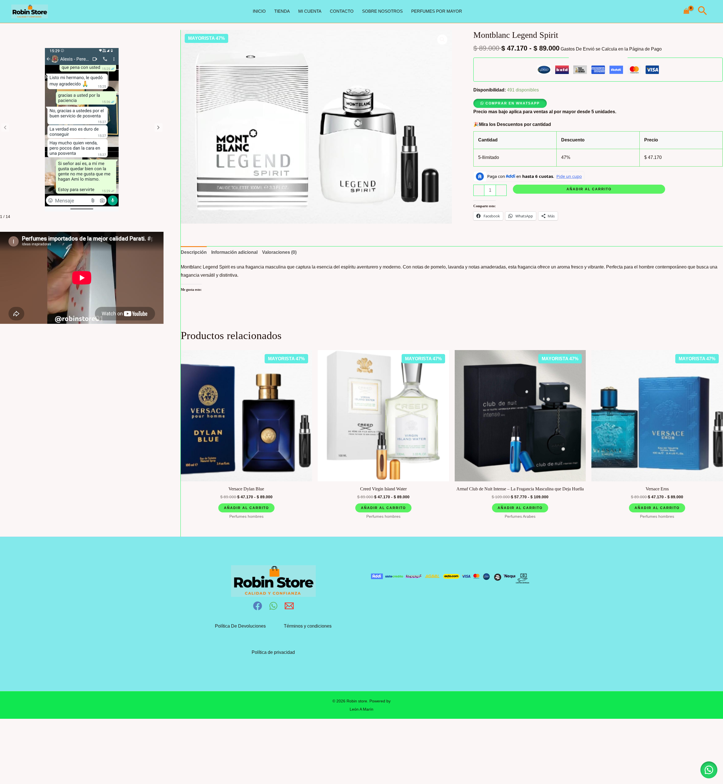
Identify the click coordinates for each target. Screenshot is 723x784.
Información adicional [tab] (234, 252)
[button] (702, 11)
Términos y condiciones (308, 626)
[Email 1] (289, 605)
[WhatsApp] (273, 605)
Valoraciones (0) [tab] (279, 252)
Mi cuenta (309, 11)
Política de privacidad (273, 652)
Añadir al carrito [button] (246, 508)
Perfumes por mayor (436, 11)
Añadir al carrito (589, 189)
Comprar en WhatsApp (512, 103)
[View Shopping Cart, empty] (686, 11)
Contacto (342, 11)
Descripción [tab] (194, 252)
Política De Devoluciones (240, 626)
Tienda (282, 11)
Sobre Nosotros (382, 11)
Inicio (259, 11)
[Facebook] (257, 605)
